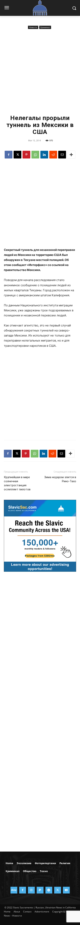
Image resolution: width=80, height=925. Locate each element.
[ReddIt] (53, 154)
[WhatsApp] (35, 154)
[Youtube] (66, 890)
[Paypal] (40, 890)
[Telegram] (48, 890)
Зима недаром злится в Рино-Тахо (60, 479)
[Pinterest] (26, 154)
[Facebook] (8, 154)
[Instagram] (31, 890)
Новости (33, 27)
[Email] (62, 154)
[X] (17, 154)
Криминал (45, 27)
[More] (71, 154)
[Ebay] (13, 890)
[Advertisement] (40, 72)
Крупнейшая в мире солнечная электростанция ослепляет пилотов (17, 483)
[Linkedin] (44, 154)
